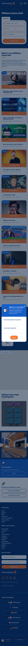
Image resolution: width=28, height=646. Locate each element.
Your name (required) (10, 328)
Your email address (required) (12, 319)
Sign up (14, 337)
